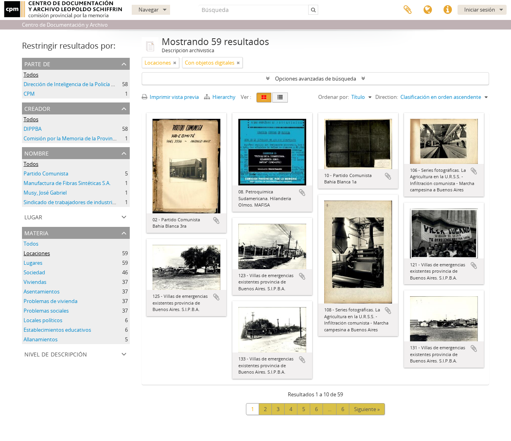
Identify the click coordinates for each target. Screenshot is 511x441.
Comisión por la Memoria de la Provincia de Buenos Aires (91, 138)
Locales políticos (43, 320)
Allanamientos (40, 339)
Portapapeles (408, 10)
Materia (36, 232)
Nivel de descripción (55, 353)
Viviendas (35, 281)
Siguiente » (367, 409)
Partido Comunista (46, 173)
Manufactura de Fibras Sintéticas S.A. (67, 183)
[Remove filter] (174, 63)
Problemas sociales (46, 310)
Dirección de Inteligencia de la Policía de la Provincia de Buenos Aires (104, 84)
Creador (37, 107)
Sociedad (34, 272)
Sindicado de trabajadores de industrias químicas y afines (91, 202)
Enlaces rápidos (448, 10)
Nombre (36, 152)
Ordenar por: (333, 96)
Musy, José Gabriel (45, 192)
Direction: (386, 96)
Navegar (148, 9)
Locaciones (37, 253)
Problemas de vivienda (50, 301)
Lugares (33, 262)
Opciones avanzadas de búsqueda (315, 78)
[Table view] (280, 97)
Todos (31, 74)
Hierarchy (224, 96)
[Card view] (263, 97)
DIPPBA (33, 128)
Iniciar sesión (479, 9)
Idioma (428, 10)
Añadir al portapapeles (216, 220)
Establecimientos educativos (57, 329)
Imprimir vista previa (174, 96)
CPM (29, 93)
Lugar (33, 216)
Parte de (37, 63)
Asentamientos (41, 291)
